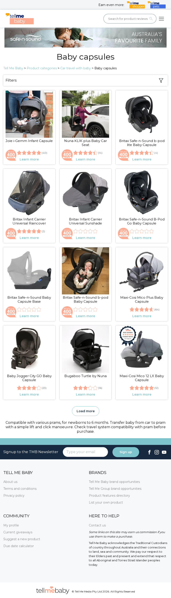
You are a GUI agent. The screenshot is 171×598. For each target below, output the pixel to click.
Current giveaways (17, 532)
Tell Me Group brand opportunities (115, 489)
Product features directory (109, 496)
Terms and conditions (20, 489)
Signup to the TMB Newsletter (30, 452)
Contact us (97, 525)
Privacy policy (13, 496)
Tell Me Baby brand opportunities (114, 482)
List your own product (106, 502)
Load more (86, 411)
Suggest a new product (21, 539)
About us (10, 482)
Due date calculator (18, 546)
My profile (11, 525)
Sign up (126, 452)
